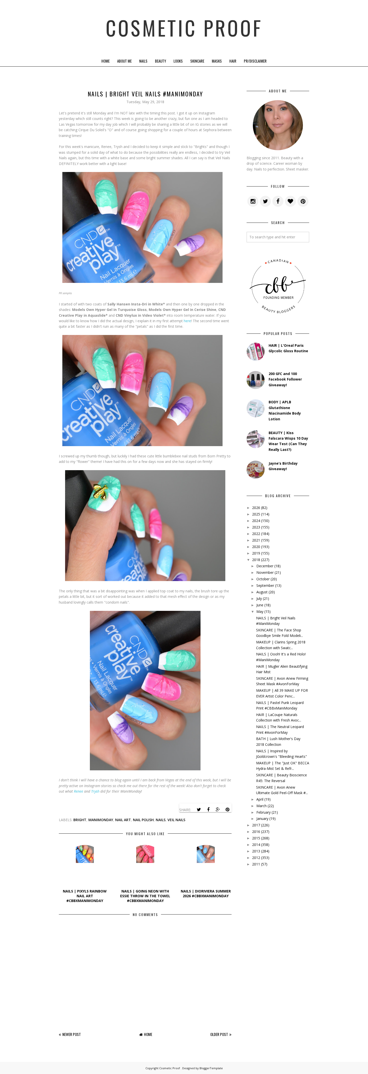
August (262, 592)
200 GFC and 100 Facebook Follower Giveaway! (285, 379)
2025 (256, 514)
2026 (256, 507)
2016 (256, 831)
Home (105, 61)
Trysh (95, 791)
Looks (178, 61)
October (263, 579)
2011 (256, 864)
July (259, 598)
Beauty (160, 61)
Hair (232, 61)
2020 (256, 546)
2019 (256, 553)
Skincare (197, 61)
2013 (256, 851)
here (187, 320)
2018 (256, 559)
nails (160, 819)
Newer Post (71, 1034)
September (265, 585)
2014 (256, 844)
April (259, 799)
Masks (217, 61)
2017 (256, 825)
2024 (256, 520)
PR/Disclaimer (255, 61)
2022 (256, 533)
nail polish (143, 819)
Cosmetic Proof (184, 27)
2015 (256, 838)
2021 (256, 540)
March (261, 805)
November (265, 572)
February (263, 812)
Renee (78, 791)
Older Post (219, 1034)
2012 (256, 857)
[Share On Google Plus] (218, 810)
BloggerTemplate (211, 1068)
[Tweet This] (199, 810)
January (262, 818)
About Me (124, 61)
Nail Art (123, 819)
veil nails (176, 819)
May (259, 611)
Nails (143, 61)
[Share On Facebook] (208, 810)
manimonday (100, 819)
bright (79, 819)
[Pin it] (227, 810)
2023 (256, 527)
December (264, 566)
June (259, 605)
